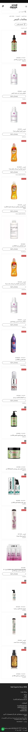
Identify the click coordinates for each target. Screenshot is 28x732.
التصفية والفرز (20, 24)
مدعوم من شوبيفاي (7, 728)
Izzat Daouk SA (15, 728)
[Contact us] (3, 729)
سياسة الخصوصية (23, 710)
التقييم (25, 696)
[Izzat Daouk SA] (14, 6)
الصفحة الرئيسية (24, 16)
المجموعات (18, 16)
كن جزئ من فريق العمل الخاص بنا (20, 699)
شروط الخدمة (24, 708)
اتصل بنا (25, 697)
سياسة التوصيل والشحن (22, 707)
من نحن (25, 694)
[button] (2, 6)
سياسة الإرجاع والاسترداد (22, 705)
